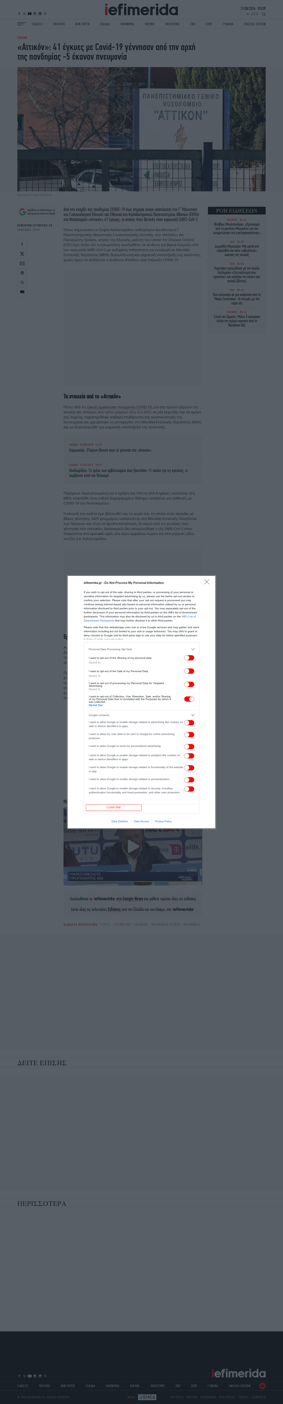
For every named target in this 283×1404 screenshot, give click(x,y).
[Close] (208, 583)
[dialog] (141, 702)
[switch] (189, 657)
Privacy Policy (163, 821)
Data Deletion (119, 821)
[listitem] (141, 649)
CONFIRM (114, 807)
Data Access (141, 821)
